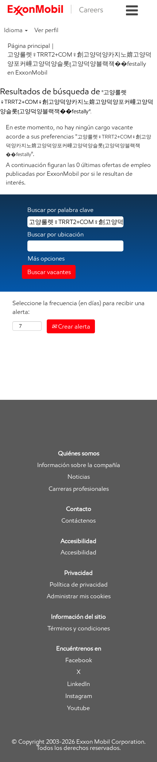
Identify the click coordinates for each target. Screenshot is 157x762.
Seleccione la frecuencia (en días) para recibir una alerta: (78, 307)
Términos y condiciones (78, 628)
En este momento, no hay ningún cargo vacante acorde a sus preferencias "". (78, 141)
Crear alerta (73, 326)
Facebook (78, 660)
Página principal (29, 45)
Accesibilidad (78, 552)
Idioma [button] (14, 30)
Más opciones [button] (46, 258)
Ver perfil (46, 30)
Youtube (78, 708)
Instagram (78, 696)
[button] (132, 11)
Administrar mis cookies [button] (79, 596)
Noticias (79, 476)
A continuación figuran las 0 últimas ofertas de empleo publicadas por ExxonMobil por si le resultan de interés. (78, 173)
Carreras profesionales (79, 488)
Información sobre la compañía (78, 465)
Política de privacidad (79, 584)
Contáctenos (78, 520)
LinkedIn (78, 684)
